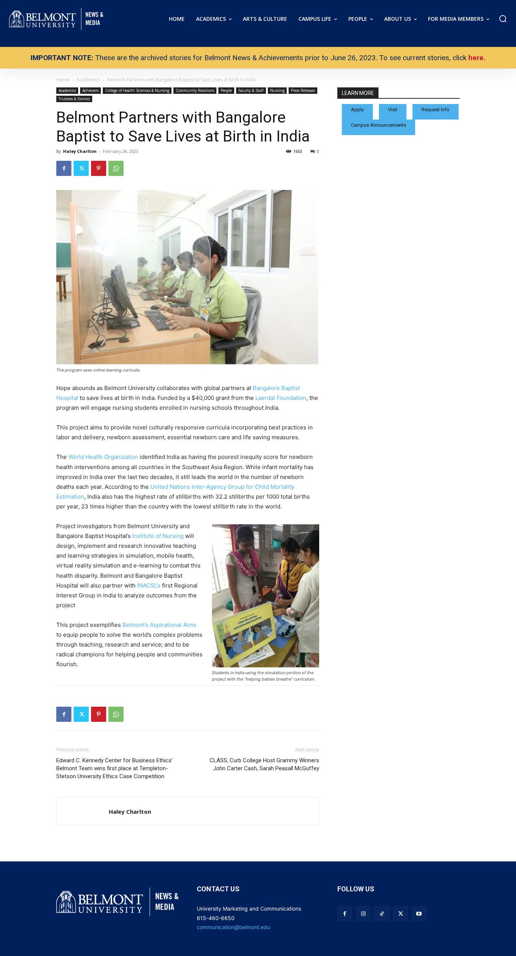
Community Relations (195, 90)
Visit (392, 109)
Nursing (277, 90)
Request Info (436, 109)
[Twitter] (81, 168)
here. (476, 57)
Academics (67, 90)
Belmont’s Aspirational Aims (159, 624)
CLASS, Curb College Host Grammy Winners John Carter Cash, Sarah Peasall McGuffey (264, 764)
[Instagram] (363, 913)
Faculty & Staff (251, 90)
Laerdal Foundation (280, 397)
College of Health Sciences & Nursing (137, 90)
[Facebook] (63, 168)
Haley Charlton (80, 151)
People (226, 90)
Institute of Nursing (158, 535)
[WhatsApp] (116, 168)
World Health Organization (103, 456)
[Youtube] (419, 913)
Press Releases (303, 90)
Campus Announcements (378, 125)
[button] (503, 18)
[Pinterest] (98, 168)
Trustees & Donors (74, 98)
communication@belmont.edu (233, 927)
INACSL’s (149, 585)
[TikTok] (381, 913)
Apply (357, 109)
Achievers (90, 90)
